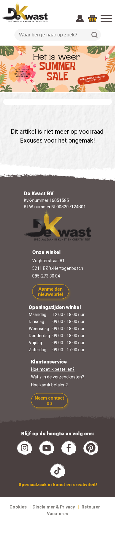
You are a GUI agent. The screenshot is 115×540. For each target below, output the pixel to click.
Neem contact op (49, 400)
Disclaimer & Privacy (54, 507)
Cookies (18, 507)
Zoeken (94, 34)
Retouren (91, 507)
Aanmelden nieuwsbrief (50, 291)
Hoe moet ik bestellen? (53, 369)
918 (92, 20)
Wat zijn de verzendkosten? (57, 377)
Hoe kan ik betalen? (49, 385)
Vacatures (57, 514)
